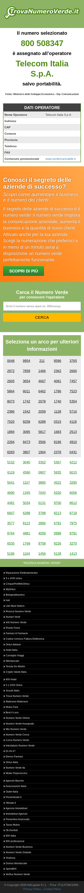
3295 (73, 482)
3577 (10, 523)
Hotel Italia (11, 650)
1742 (26, 401)
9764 (10, 533)
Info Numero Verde (16, 622)
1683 (57, 432)
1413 (73, 553)
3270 (73, 543)
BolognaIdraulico (15, 594)
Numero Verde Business (19, 846)
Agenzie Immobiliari (16, 808)
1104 (26, 553)
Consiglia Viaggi (14, 655)
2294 (10, 442)
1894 (10, 432)
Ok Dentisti (11, 830)
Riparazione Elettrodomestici (21, 572)
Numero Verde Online (17, 718)
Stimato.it (10, 802)
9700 (57, 503)
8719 (73, 513)
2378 (57, 452)
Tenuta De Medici (15, 666)
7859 (26, 371)
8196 (57, 442)
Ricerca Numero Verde (18, 611)
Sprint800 (11, 868)
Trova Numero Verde (17, 696)
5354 (73, 401)
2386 (10, 411)
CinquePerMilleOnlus (17, 583)
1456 (42, 553)
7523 (73, 391)
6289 (42, 421)
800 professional (14, 841)
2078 (42, 401)
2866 (42, 523)
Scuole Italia (12, 690)
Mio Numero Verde (16, 729)
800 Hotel (11, 679)
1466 (42, 371)
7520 (10, 421)
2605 (10, 381)
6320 (57, 493)
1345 (26, 493)
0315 (57, 421)
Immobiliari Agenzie (16, 813)
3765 (73, 361)
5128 (57, 553)
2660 (73, 371)
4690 (10, 493)
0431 (73, 452)
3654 (26, 381)
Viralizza (10, 857)
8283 (10, 452)
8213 (57, 513)
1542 (26, 411)
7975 (73, 523)
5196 (10, 553)
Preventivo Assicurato (17, 819)
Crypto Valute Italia (16, 672)
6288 (26, 513)
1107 (26, 482)
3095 (26, 432)
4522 (57, 482)
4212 (73, 462)
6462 (42, 391)
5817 (42, 432)
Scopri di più (23, 271)
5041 (10, 482)
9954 (26, 361)
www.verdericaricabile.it (60, 158)
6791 (57, 523)
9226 (57, 543)
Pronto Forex (12, 627)
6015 (73, 472)
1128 (57, 411)
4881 (26, 533)
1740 (57, 401)
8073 (10, 401)
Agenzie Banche (14, 780)
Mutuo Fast (11, 707)
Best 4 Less (12, 712)
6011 (26, 391)
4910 (73, 442)
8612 (73, 503)
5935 (57, 472)
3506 (42, 442)
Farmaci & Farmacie (16, 633)
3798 (42, 513)
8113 (26, 523)
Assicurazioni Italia (15, 786)
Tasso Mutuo (12, 824)
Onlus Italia (11, 762)
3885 (42, 482)
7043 (42, 493)
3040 (26, 462)
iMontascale (12, 661)
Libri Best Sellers (14, 606)
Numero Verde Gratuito (18, 852)
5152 (10, 462)
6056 (73, 493)
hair (7, 600)
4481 (10, 503)
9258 (26, 421)
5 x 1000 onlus (13, 578)
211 (42, 361)
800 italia (10, 835)
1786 (57, 391)
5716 (73, 411)
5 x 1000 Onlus (13, 685)
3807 (26, 452)
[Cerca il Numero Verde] (42, 12)
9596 (57, 361)
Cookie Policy (52, 889)
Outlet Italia (11, 791)
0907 (42, 472)
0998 (57, 533)
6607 (10, 513)
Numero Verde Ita (15, 767)
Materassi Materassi (16, 701)
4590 (26, 472)
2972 (10, 371)
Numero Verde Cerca (17, 734)
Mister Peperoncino (16, 773)
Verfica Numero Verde (17, 874)
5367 (57, 462)
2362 (57, 371)
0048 (10, 361)
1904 (42, 452)
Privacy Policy (32, 889)
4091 (57, 381)
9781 (73, 533)
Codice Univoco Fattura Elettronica (24, 638)
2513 (73, 432)
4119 (73, 421)
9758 (42, 543)
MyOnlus (10, 589)
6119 (10, 472)
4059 (42, 533)
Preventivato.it (13, 797)
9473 (26, 442)
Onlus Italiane (13, 644)
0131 (42, 503)
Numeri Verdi (12, 616)
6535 (10, 543)
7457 (73, 381)
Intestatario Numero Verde (20, 745)
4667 (42, 381)
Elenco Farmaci (14, 756)
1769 (26, 543)
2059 (42, 411)
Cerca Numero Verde (17, 740)
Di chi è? (10, 751)
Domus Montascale (16, 863)
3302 (42, 462)
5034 (26, 503)
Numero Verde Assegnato (19, 723)
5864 (10, 391)
